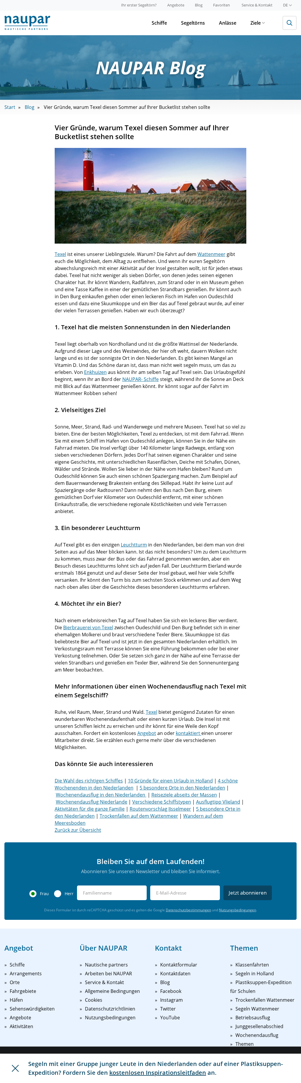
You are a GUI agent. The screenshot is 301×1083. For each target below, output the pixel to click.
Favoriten (221, 5)
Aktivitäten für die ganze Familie (90, 809)
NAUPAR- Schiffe (140, 379)
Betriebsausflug (252, 1017)
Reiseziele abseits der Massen (184, 795)
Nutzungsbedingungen (237, 909)
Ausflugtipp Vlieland (218, 802)
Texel (60, 254)
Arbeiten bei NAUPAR (108, 973)
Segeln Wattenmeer (257, 1009)
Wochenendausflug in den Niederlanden (101, 795)
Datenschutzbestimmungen (188, 909)
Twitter (168, 1009)
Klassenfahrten (252, 964)
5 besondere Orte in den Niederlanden (182, 788)
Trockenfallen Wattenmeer (265, 1000)
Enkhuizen (95, 372)
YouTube (170, 1017)
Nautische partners (106, 964)
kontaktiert (188, 733)
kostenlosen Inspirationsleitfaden (157, 1073)
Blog (199, 5)
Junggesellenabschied (259, 1026)
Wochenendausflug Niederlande (91, 802)
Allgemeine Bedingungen (112, 991)
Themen (244, 1044)
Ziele (255, 23)
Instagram (171, 1000)
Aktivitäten (21, 1026)
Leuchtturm (134, 545)
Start (9, 107)
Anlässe (227, 23)
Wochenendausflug (256, 1035)
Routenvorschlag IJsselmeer (160, 809)
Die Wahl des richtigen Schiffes (89, 780)
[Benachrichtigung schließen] (15, 1068)
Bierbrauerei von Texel (88, 627)
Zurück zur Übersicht (78, 830)
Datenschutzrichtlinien (110, 1009)
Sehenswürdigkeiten (32, 1009)
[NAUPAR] (27, 23)
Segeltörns (193, 23)
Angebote (175, 5)
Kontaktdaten (175, 973)
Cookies (93, 1000)
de (285, 5)
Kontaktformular (178, 964)
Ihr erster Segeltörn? (139, 5)
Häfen (16, 1000)
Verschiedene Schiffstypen (161, 802)
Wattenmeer (211, 254)
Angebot (146, 733)
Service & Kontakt (257, 5)
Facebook (170, 991)
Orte (15, 982)
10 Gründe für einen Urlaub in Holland (170, 780)
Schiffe (159, 23)
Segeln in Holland (254, 973)
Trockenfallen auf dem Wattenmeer (139, 816)
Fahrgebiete (23, 991)
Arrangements (26, 973)
